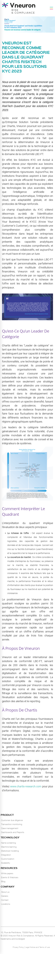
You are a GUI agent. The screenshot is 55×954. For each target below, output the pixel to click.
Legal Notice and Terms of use (37, 947)
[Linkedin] (22, 943)
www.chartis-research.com (26, 786)
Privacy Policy (18, 947)
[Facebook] (25, 943)
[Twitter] (28, 943)
